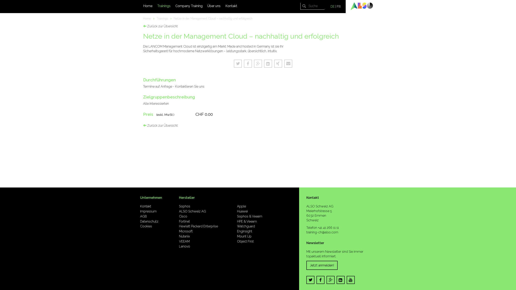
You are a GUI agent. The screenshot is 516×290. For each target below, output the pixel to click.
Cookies (146, 226)
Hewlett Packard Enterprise (198, 226)
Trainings (164, 6)
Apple (241, 206)
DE (333, 6)
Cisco (183, 216)
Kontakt (231, 6)
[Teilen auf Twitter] (238, 64)
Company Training (189, 6)
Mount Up (244, 236)
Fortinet (184, 221)
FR (339, 6)
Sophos (184, 206)
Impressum (148, 211)
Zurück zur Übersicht (162, 26)
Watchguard (246, 226)
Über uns (214, 6)
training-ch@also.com (322, 232)
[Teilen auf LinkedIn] (268, 64)
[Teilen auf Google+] (258, 64)
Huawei (242, 211)
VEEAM (184, 241)
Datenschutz (149, 221)
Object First (245, 241)
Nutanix (184, 236)
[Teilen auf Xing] (278, 64)
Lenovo (184, 246)
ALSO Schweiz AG (192, 211)
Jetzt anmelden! (322, 265)
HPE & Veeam (247, 221)
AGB (143, 216)
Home (147, 6)
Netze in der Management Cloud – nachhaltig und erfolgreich (213, 18)
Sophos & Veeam (249, 216)
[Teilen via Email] (288, 64)
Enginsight (244, 231)
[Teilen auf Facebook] (248, 64)
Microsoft (186, 231)
